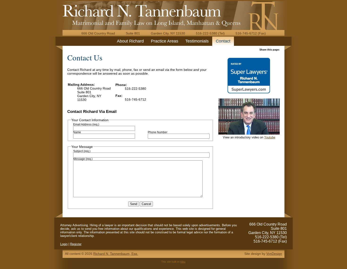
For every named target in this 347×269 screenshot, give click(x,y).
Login (64, 244)
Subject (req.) (81, 151)
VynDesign (274, 254)
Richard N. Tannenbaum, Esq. (115, 254)
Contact (223, 41)
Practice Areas (164, 41)
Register (75, 244)
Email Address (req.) (86, 124)
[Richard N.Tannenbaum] (142, 10)
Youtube (269, 137)
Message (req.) (83, 159)
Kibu (182, 261)
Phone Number (157, 132)
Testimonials (197, 41)
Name (77, 132)
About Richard (130, 41)
